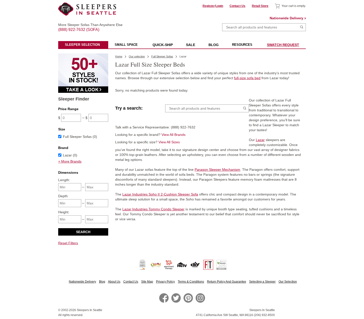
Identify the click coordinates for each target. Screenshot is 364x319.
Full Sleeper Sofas (162, 56)
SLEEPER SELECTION (82, 45)
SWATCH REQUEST (283, 45)
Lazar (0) (70, 155)
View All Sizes (169, 142)
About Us (114, 281)
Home (118, 56)
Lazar (260, 140)
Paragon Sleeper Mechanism (217, 170)
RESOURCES (242, 45)
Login (219, 6)
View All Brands (173, 135)
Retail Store (260, 6)
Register (209, 6)
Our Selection (288, 281)
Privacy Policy (165, 281)
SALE (190, 45)
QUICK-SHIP (163, 45)
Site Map (147, 281)
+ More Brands (69, 161)
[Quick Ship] (83, 92)
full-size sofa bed (247, 78)
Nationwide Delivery (286, 18)
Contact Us (237, 6)
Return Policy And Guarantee (226, 281)
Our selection (137, 56)
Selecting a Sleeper (262, 281)
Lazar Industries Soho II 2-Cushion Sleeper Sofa (160, 194)
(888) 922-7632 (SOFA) (87, 25)
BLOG (213, 45)
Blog (102, 281)
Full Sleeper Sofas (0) (80, 137)
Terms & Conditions (191, 281)
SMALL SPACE (126, 45)
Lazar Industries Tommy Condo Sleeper (153, 209)
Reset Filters (68, 243)
